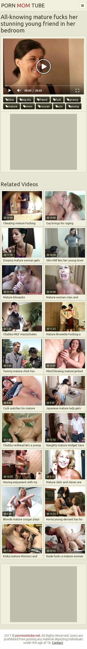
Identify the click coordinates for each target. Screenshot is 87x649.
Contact (57, 643)
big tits (26, 99)
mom (29, 106)
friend (43, 99)
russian (45, 106)
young (75, 106)
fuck (58, 99)
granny (73, 99)
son (60, 106)
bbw (11, 99)
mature (12, 106)
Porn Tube (23, 5)
